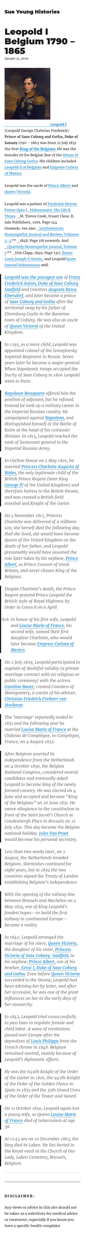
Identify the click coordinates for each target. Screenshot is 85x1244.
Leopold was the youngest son (34, 277)
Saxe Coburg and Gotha (32, 301)
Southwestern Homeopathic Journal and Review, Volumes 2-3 (42, 234)
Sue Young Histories (32, 12)
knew (71, 259)
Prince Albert (59, 185)
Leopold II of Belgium (23, 167)
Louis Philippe (45, 1041)
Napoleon (54, 417)
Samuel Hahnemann (22, 265)
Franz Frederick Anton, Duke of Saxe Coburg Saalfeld (42, 283)
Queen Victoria (17, 191)
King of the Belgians (37, 149)
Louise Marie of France (41, 625)
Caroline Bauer (19, 686)
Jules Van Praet (53, 833)
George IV (14, 485)
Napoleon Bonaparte (25, 393)
